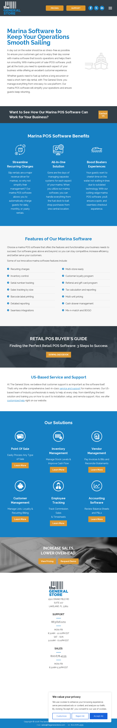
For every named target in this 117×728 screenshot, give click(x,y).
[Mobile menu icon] (110, 8)
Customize (61, 716)
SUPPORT (75, 8)
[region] (80, 707)
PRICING (54, 8)
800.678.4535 (58, 656)
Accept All (98, 716)
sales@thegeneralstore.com (53, 725)
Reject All (80, 716)
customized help (16, 400)
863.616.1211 (58, 621)
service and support (70, 388)
